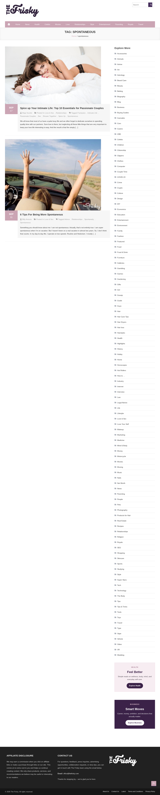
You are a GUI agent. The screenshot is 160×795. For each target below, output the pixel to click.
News (27, 24)
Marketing (121, 435)
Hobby (119, 354)
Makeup (120, 429)
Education (121, 215)
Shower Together (49, 116)
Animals (120, 59)
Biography (121, 97)
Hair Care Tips (123, 317)
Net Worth (121, 483)
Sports (119, 564)
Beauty (120, 86)
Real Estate (121, 521)
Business (120, 107)
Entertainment (104, 24)
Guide (119, 301)
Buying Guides (123, 113)
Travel (140, 24)
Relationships (80, 24)
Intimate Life (92, 113)
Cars (119, 123)
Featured (120, 242)
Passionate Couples (28, 116)
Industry (120, 381)
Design (120, 199)
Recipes (120, 526)
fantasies (82, 113)
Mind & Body (122, 446)
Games (120, 274)
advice (67, 219)
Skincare (120, 558)
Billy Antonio (27, 219)
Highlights (121, 344)
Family (119, 231)
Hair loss (120, 327)
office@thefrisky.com (71, 774)
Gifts (119, 284)
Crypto (119, 188)
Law (118, 397)
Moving (120, 467)
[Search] (150, 4)
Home (17, 24)
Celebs (47, 24)
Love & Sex (49, 113)
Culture (120, 193)
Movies (58, 24)
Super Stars (122, 580)
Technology (121, 591)
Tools (119, 612)
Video (119, 644)
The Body (121, 596)
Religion (120, 537)
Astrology (121, 75)
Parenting (119, 24)
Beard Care (121, 80)
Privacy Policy (150, 791)
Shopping (121, 553)
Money (120, 451)
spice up (62, 116)
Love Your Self (123, 424)
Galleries (120, 263)
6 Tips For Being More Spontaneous (41, 214)
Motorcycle (121, 456)
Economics (121, 209)
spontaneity (89, 219)
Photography (122, 510)
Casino (120, 129)
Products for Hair (124, 515)
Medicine (120, 440)
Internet (120, 387)
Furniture (120, 258)
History (120, 349)
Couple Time (122, 172)
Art (118, 70)
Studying (120, 569)
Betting (120, 91)
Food (119, 247)
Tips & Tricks (122, 607)
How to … (121, 376)
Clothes (120, 161)
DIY (118, 204)
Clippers (120, 156)
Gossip (120, 295)
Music (119, 472)
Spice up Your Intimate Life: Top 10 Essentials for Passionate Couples (62, 108)
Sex (39, 116)
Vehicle (120, 639)
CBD (119, 134)
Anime (119, 64)
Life (118, 408)
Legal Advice (122, 403)
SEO (119, 548)
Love (68, 24)
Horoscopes (122, 365)
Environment (122, 225)
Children (120, 145)
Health (37, 24)
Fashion (120, 236)
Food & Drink (122, 252)
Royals (130, 24)
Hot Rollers (121, 370)
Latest (124, 791)
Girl (118, 290)
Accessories (122, 54)
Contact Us (115, 791)
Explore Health (134, 686)
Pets (119, 505)
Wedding (120, 655)
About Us (106, 791)
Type (119, 628)
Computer (121, 166)
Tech (119, 585)
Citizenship (121, 150)
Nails (119, 478)
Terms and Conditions (135, 791)
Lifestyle (120, 413)
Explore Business (135, 723)
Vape (119, 634)
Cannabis (121, 118)
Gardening (121, 279)
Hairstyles (121, 333)
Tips (118, 601)
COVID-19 (121, 177)
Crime (119, 182)
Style (92, 24)
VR (118, 650)
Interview (120, 392)
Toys (119, 617)
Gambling (121, 268)
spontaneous (73, 116)
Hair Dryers (121, 322)
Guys (119, 306)
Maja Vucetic (27, 113)
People (120, 499)
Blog (119, 102)
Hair (118, 311)
